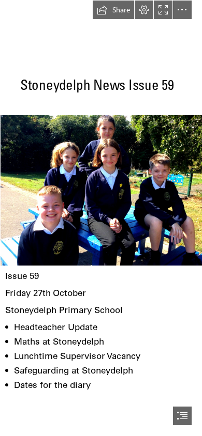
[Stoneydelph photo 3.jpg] (101, 190)
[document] (101, 218)
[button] (113, 10)
